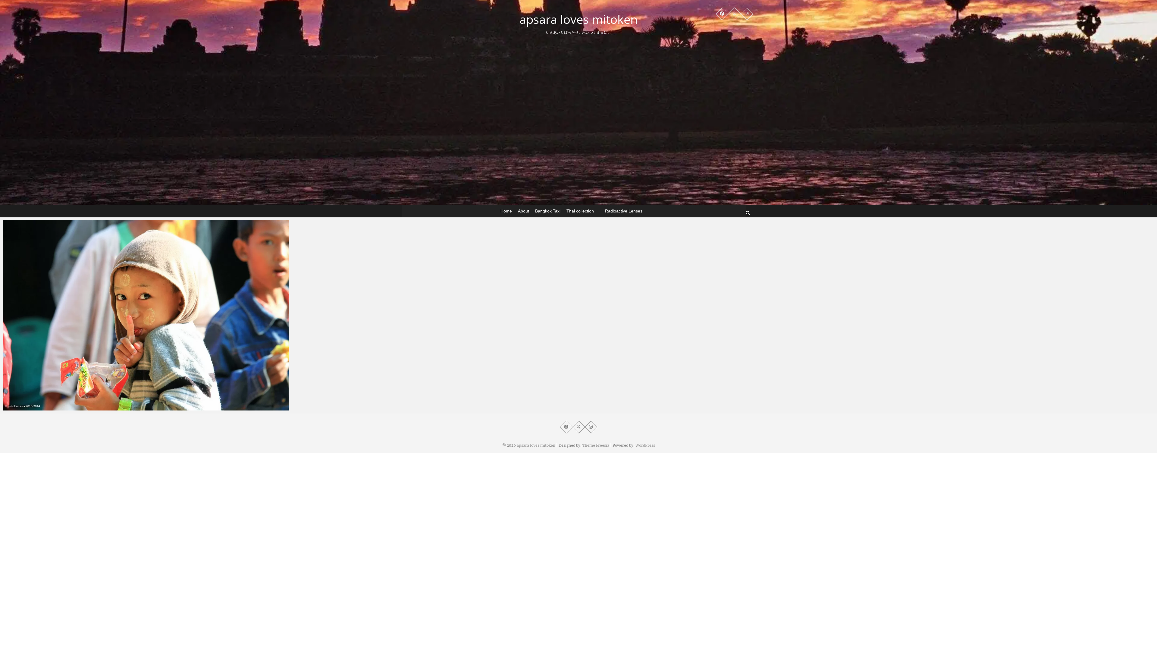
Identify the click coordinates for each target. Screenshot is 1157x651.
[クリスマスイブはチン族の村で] (146, 315)
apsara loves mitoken (578, 19)
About (523, 211)
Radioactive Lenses (623, 211)
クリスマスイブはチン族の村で (46, 407)
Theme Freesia (595, 445)
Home (506, 211)
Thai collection (580, 211)
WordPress (645, 445)
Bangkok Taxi (547, 211)
